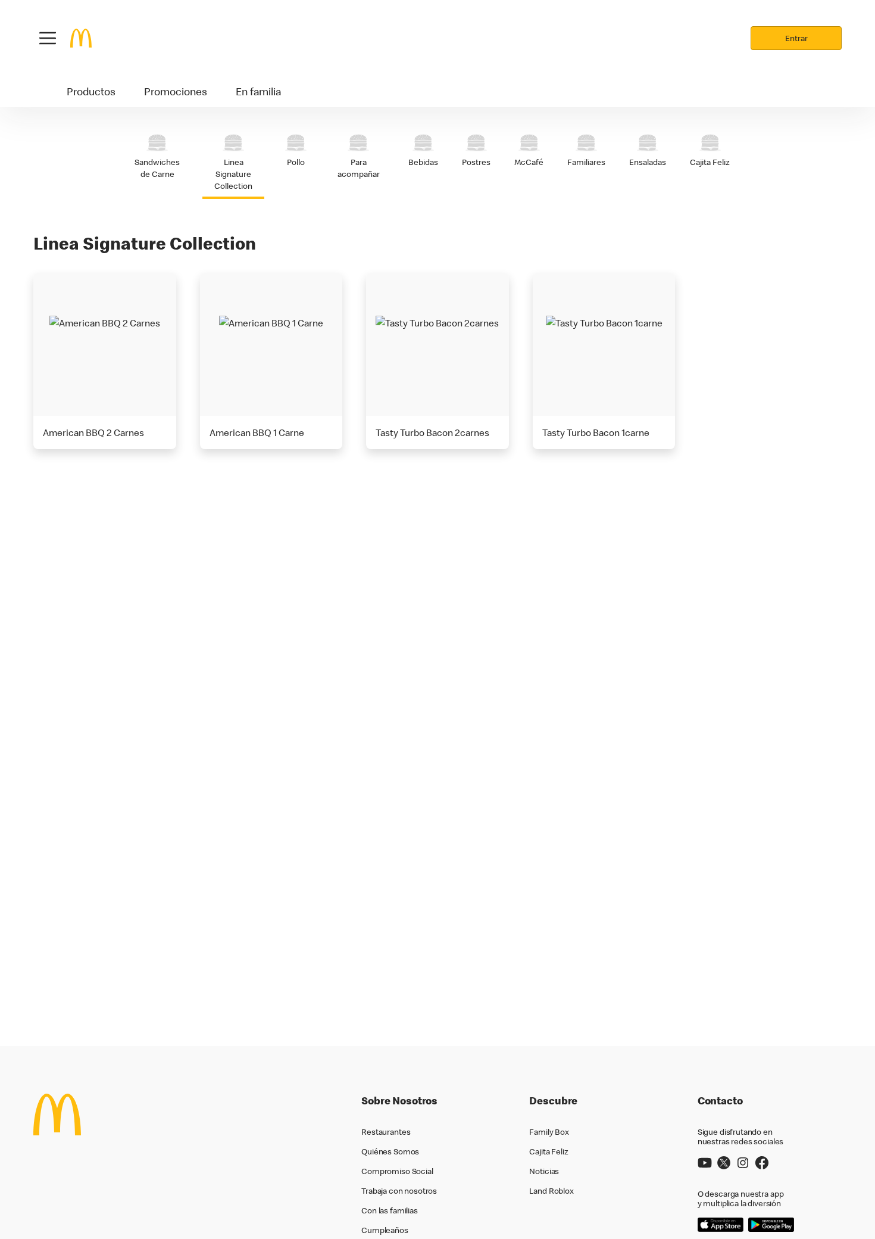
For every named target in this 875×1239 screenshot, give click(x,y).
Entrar (796, 38)
